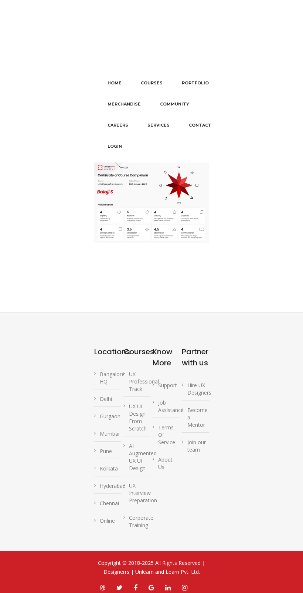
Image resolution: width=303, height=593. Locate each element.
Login (115, 146)
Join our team (196, 446)
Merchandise (124, 104)
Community (174, 104)
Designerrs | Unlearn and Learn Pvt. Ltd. (151, 571)
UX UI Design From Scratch (138, 417)
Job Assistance (171, 406)
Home (115, 83)
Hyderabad (113, 485)
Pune (106, 451)
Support (167, 385)
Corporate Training (141, 521)
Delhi (106, 398)
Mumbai (109, 433)
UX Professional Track (144, 381)
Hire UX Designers (199, 389)
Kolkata (109, 468)
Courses (152, 83)
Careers (118, 125)
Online (107, 520)
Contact (200, 125)
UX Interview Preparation (143, 493)
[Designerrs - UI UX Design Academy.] (106, 47)
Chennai (109, 503)
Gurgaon (110, 416)
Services (158, 125)
